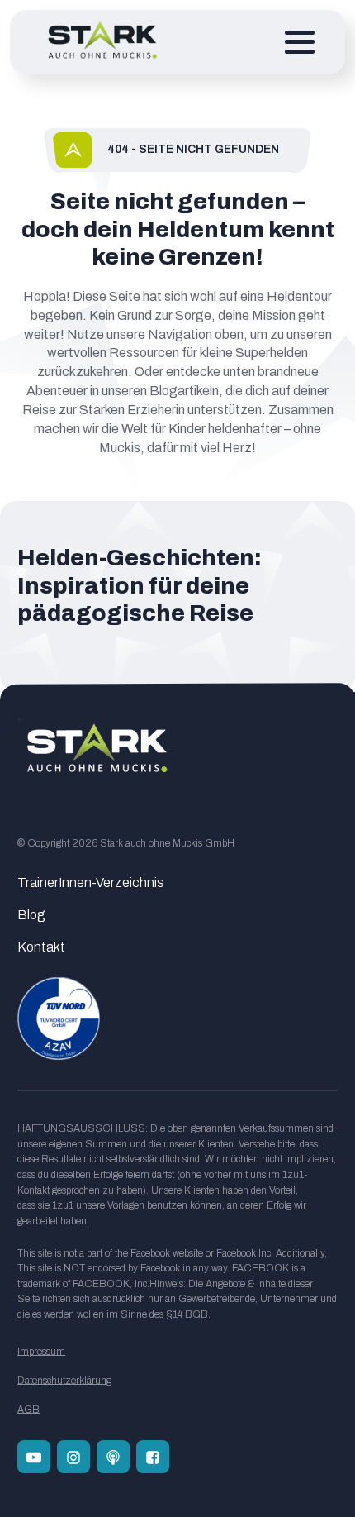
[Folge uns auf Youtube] (33, 1456)
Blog (31, 915)
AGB (28, 1409)
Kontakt (41, 947)
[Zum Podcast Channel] (113, 1456)
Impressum (41, 1351)
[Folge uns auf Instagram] (73, 1456)
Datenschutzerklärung (64, 1380)
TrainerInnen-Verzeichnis (90, 882)
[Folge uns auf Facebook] (152, 1456)
